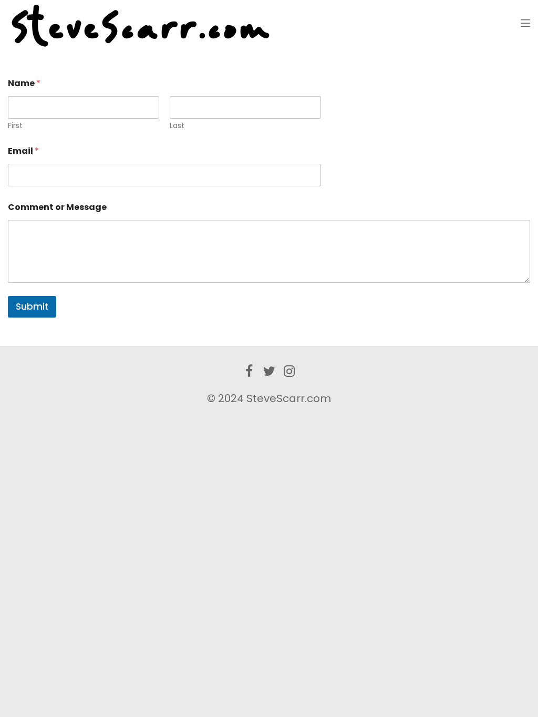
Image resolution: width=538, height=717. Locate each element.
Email (23, 151)
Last (177, 125)
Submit (32, 306)
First (15, 125)
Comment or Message (57, 207)
